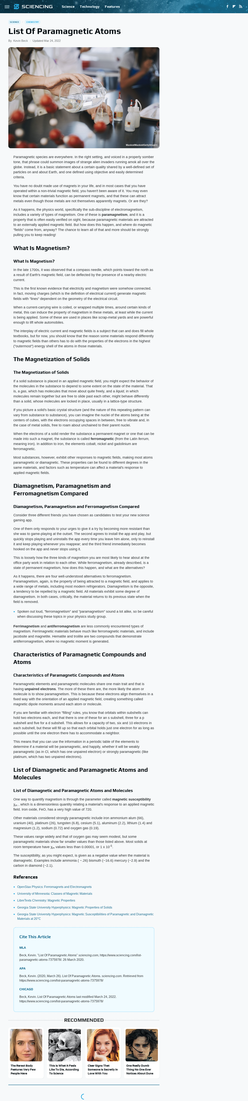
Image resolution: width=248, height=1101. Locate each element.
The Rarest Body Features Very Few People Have (23, 1069)
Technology (90, 6)
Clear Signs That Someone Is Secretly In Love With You (103, 1069)
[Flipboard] (234, 6)
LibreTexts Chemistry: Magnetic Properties (46, 900)
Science (68, 6)
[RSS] (240, 6)
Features (112, 6)
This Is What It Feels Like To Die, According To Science (64, 1069)
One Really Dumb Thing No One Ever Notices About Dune (139, 1069)
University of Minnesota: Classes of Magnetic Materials (54, 893)
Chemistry (32, 22)
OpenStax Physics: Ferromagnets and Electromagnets (54, 886)
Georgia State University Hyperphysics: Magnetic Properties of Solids (64, 907)
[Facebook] (227, 6)
